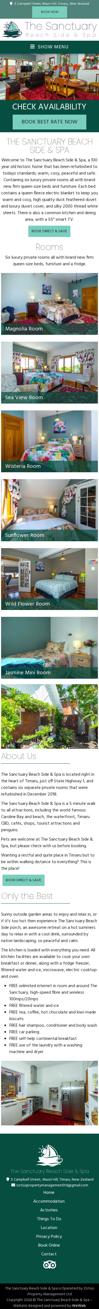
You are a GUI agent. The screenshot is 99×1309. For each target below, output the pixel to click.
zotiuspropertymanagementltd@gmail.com (52, 1185)
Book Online (49, 1245)
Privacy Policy (49, 1236)
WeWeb (79, 1306)
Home (48, 1192)
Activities (49, 1210)
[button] (5, 77)
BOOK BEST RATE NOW (49, 122)
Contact (49, 1254)
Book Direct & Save (49, 231)
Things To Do (49, 1219)
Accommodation (49, 1201)
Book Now (49, 12)
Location (49, 1227)
